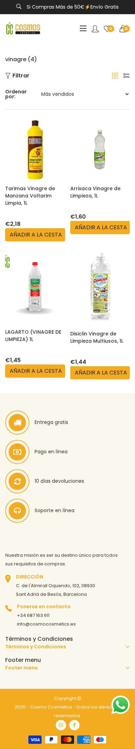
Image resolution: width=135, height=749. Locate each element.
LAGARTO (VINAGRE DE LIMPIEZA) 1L (33, 336)
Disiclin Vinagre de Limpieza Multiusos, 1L (96, 337)
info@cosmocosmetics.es (46, 624)
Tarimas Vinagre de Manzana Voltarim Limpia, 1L (30, 195)
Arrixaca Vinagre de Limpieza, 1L (95, 192)
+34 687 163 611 (33, 615)
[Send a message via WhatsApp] (121, 705)
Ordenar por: (16, 94)
